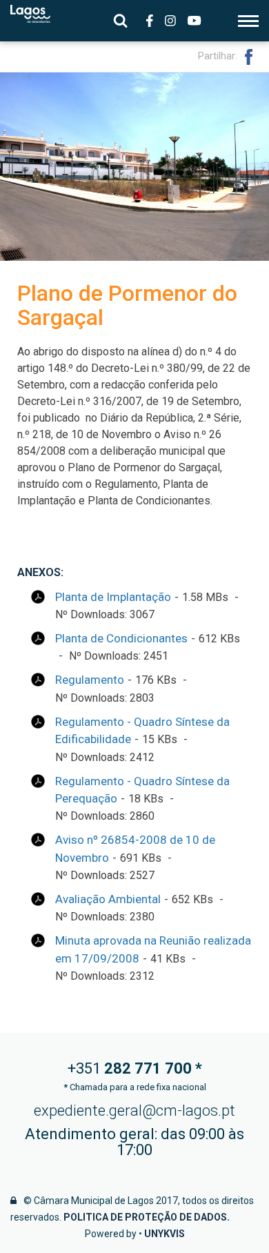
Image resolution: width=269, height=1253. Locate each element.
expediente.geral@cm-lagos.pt (134, 1110)
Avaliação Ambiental (108, 899)
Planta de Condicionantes (121, 638)
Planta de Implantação (113, 597)
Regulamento (89, 680)
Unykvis (164, 1233)
